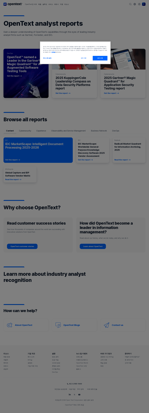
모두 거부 (83, 58)
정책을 (53, 52)
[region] (75, 52)
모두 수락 (100, 58)
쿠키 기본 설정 (47, 58)
